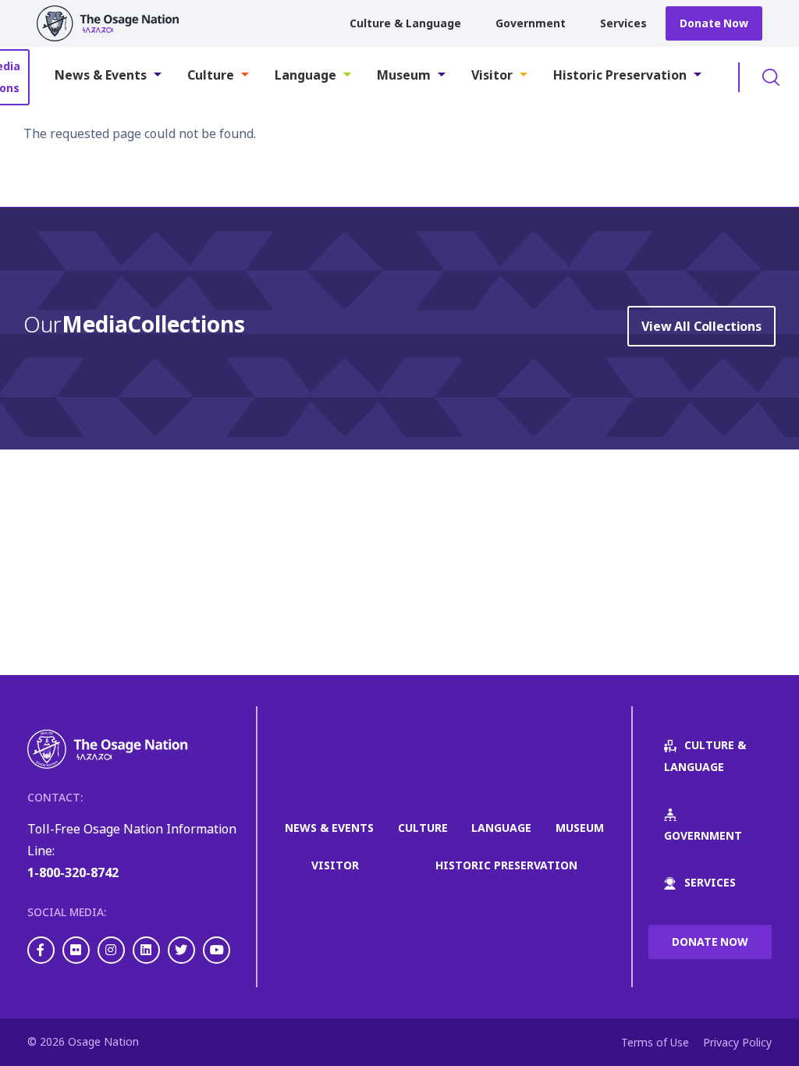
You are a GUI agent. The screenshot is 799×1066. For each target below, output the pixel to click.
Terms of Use (655, 1042)
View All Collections (701, 326)
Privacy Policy (737, 1042)
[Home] (115, 23)
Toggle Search (771, 77)
